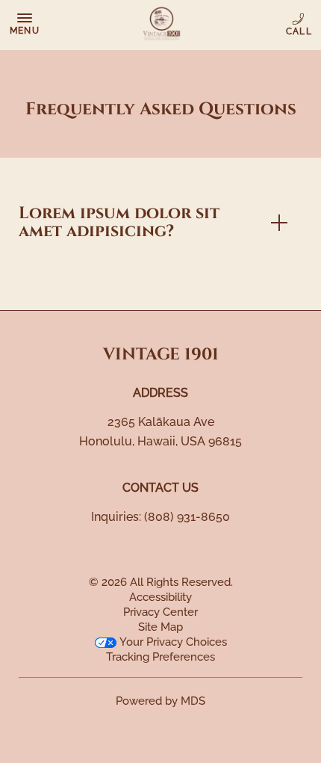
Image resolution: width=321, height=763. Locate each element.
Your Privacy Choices (171, 642)
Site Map (160, 627)
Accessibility (160, 597)
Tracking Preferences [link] (160, 657)
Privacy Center (160, 612)
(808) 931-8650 (300, 24)
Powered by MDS (160, 701)
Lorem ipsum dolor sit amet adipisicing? (119, 222)
